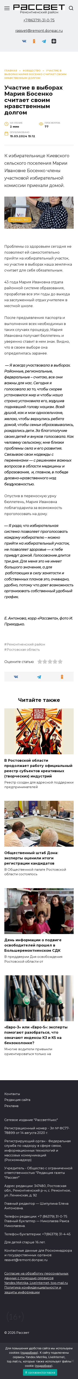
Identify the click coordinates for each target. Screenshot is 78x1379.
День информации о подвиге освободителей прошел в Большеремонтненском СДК (33, 945)
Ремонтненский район (26, 644)
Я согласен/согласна (40, 1372)
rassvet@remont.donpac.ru (39, 31)
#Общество (19, 219)
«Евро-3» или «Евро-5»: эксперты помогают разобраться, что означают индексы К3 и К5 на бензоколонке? (36, 1035)
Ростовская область (23, 650)
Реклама (11, 1106)
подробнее (29, 1352)
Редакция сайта (17, 1100)
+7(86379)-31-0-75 (39, 20)
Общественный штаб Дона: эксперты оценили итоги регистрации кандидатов (31, 858)
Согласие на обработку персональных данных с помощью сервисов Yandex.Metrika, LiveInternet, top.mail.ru (36, 1278)
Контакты (12, 1094)
